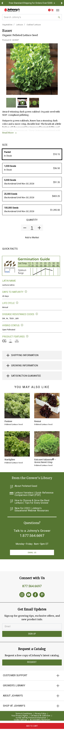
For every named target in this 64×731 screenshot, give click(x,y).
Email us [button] (32, 552)
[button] (2, 3)
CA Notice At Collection (40, 716)
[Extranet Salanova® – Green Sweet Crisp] (47, 444)
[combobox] (32, 17)
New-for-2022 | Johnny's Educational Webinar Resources (32, 509)
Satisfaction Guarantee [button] (26, 375)
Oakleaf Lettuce (34, 25)
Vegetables (7, 25)
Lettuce (19, 25)
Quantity (32, 219)
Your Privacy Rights (19, 716)
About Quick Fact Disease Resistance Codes (37, 314)
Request (32, 662)
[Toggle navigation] (57, 10)
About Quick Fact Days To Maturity (26, 291)
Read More (8, 132)
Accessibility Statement (40, 720)
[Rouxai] (47, 405)
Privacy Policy (40, 714)
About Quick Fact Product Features (27, 336)
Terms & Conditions (23, 714)
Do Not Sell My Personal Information (31, 718)
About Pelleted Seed (26, 486)
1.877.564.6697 (32, 536)
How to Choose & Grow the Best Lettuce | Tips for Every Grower (32, 501)
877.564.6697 (32, 586)
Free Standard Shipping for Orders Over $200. (31, 3)
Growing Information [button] (24, 365)
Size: (5, 144)
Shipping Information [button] (24, 355)
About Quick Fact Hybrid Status (22, 325)
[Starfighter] (17, 444)
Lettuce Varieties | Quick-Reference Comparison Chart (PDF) (34, 494)
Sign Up (32, 634)
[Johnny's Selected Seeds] (12, 10)
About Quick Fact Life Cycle (17, 303)
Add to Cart (32, 726)
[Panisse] (17, 405)
